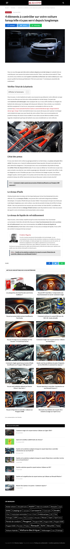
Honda (20, 517)
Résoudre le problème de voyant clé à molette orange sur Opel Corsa (50, 410)
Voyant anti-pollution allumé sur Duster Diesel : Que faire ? (19, 387)
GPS (15, 518)
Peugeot (27, 521)
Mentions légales (19, 543)
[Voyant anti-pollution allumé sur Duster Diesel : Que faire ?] (19, 376)
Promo (26, 526)
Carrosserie (36, 510)
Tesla (58, 526)
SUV (43, 525)
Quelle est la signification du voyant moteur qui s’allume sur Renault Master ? (39, 476)
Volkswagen (46, 530)
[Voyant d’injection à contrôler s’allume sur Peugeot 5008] (19, 399)
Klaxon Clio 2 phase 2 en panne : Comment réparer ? (31, 485)
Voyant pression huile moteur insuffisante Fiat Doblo (19, 317)
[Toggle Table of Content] (26, 92)
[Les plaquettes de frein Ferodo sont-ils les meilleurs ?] (19, 282)
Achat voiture (11, 507)
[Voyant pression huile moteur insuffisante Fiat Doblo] (19, 306)
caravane (26, 511)
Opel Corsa (58, 518)
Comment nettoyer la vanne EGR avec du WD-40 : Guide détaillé (50, 317)
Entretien (8, 12)
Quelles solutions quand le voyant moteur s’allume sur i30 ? (33, 467)
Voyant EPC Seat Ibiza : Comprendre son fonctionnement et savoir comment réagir (50, 293)
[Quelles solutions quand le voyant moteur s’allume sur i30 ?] (10, 469)
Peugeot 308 (37, 522)
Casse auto (47, 511)
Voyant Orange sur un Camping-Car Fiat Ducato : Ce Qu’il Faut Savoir (19, 340)
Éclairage (59, 530)
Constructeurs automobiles (19, 514)
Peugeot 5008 (10, 526)
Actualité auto (22, 507)
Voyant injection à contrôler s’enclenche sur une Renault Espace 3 (50, 387)
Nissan (44, 518)
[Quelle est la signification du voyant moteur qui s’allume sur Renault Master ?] (10, 478)
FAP (52, 514)
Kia (25, 518)
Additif (32, 506)
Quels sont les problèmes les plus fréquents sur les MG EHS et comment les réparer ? (50, 364)
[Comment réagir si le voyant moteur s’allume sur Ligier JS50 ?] (10, 432)
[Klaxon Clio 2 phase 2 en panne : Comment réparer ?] (10, 488)
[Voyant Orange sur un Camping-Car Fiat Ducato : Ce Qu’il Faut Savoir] (19, 329)
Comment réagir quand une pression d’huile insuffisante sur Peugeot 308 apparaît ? (19, 364)
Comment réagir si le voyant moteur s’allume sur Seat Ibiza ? (50, 340)
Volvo (53, 530)
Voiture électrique (30, 530)
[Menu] (7, 3)
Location (30, 517)
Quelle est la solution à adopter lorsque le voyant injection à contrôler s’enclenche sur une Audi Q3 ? (37, 449)
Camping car (17, 511)
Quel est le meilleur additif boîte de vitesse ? (29, 439)
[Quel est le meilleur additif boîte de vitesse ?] (10, 442)
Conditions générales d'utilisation (56, 543)
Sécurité (50, 526)
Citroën (56, 510)
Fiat (55, 514)
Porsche (19, 526)
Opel (50, 518)
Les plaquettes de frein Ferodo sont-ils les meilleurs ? (19, 293)
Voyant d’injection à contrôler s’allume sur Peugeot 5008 (19, 410)
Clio (7, 514)
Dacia (34, 514)
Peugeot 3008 (58, 522)
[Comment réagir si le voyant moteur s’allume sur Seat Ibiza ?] (50, 329)
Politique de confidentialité (41, 543)
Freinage (9, 518)
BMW (8, 511)
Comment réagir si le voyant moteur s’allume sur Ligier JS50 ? (34, 430)
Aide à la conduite (43, 507)
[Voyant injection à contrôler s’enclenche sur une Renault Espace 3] (50, 376)
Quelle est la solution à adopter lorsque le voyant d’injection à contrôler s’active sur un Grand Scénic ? (40, 459)
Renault (35, 525)
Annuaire (54, 507)
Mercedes (37, 517)
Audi (60, 507)
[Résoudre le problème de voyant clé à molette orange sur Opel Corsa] (50, 399)
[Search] (63, 3)
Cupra (30, 514)
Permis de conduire (13, 522)
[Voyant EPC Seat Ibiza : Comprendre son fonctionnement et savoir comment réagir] (50, 282)
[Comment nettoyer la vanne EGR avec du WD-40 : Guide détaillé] (50, 306)
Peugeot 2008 (48, 521)
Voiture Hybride (12, 530)
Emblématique (43, 514)
